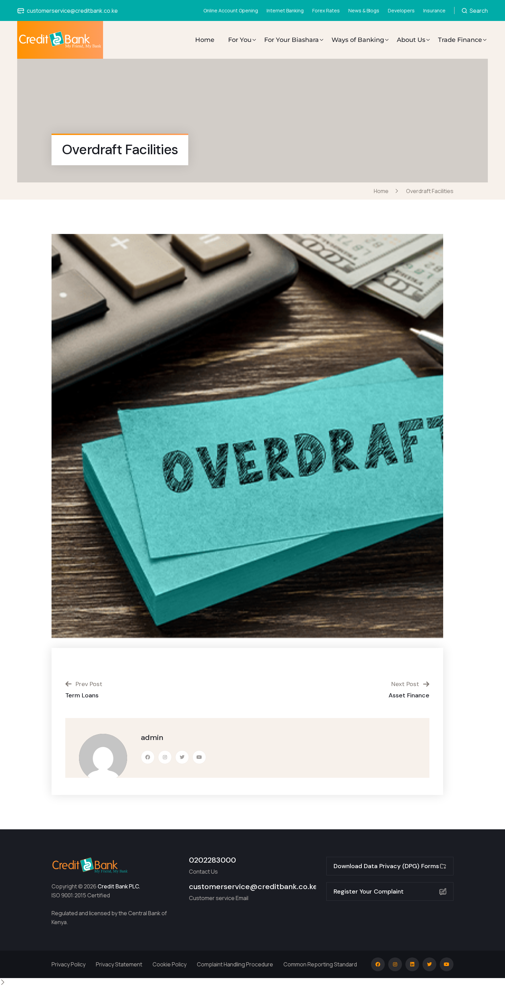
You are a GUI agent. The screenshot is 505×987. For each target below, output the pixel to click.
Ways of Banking (358, 40)
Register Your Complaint (369, 891)
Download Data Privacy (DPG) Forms (386, 866)
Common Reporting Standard (320, 964)
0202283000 (212, 860)
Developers (401, 10)
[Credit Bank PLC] (60, 39)
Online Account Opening (230, 10)
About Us (411, 40)
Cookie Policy (170, 964)
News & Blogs (363, 10)
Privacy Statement (119, 964)
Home (204, 40)
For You (239, 40)
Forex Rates (326, 10)
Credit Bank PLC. (119, 886)
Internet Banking (285, 10)
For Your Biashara (291, 40)
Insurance (434, 10)
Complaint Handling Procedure (235, 964)
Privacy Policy (69, 964)
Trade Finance (460, 40)
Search (478, 10)
